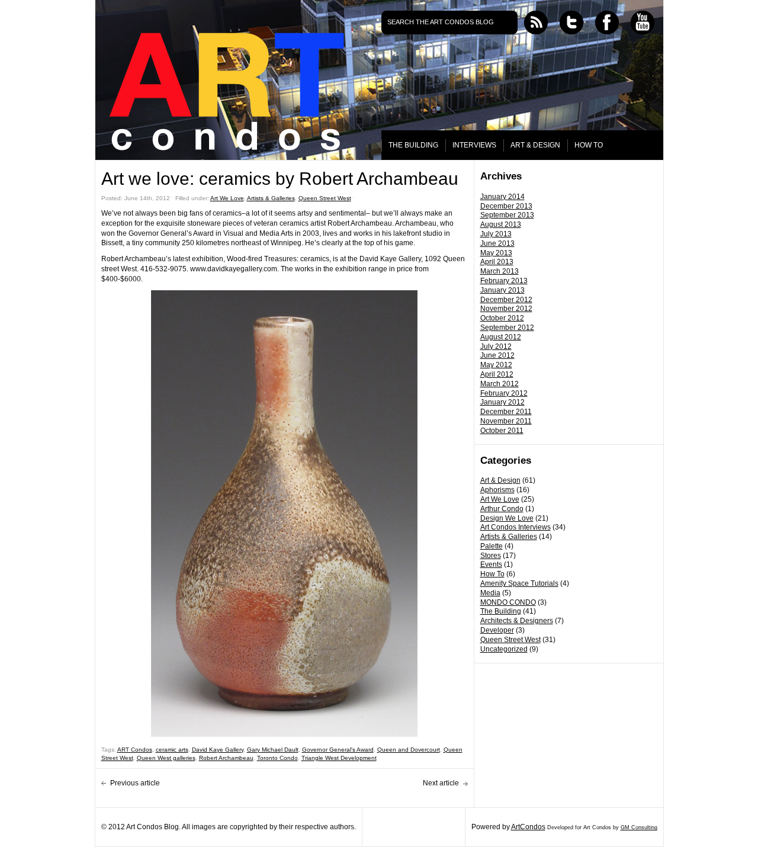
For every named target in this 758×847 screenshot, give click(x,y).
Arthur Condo (501, 509)
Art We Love (499, 499)
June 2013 (497, 243)
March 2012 (499, 384)
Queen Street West (510, 640)
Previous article (135, 783)
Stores (490, 555)
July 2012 (496, 346)
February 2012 (504, 393)
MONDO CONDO (508, 602)
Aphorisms (497, 490)
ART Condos (134, 749)
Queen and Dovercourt (408, 749)
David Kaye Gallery (217, 749)
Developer (497, 630)
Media (490, 593)
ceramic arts (172, 749)
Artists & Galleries (508, 536)
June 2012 (497, 355)
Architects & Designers (516, 621)
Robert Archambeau (226, 758)
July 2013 (496, 234)
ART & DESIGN (535, 145)
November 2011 (506, 421)
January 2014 (502, 196)
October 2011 (501, 430)
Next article (441, 783)
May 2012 (496, 365)
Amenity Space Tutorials (519, 583)
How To (492, 574)
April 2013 (496, 262)
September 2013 (507, 215)
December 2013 (506, 206)
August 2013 (500, 224)
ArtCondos (528, 827)
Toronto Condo (277, 758)
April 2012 (496, 374)
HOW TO (588, 145)
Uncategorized (504, 649)
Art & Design (500, 480)
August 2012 (500, 337)
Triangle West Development (339, 758)
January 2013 (502, 290)
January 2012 (502, 402)
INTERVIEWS (474, 145)
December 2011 (506, 412)
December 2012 (506, 300)
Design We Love (507, 518)
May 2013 (496, 253)
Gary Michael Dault (272, 749)
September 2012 (507, 327)
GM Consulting (639, 827)
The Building (500, 611)
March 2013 (499, 271)
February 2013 (504, 281)
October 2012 (502, 318)
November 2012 (506, 308)
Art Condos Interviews (515, 527)
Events (491, 564)
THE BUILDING (413, 145)
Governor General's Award (338, 749)
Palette (491, 546)
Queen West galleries (166, 758)
